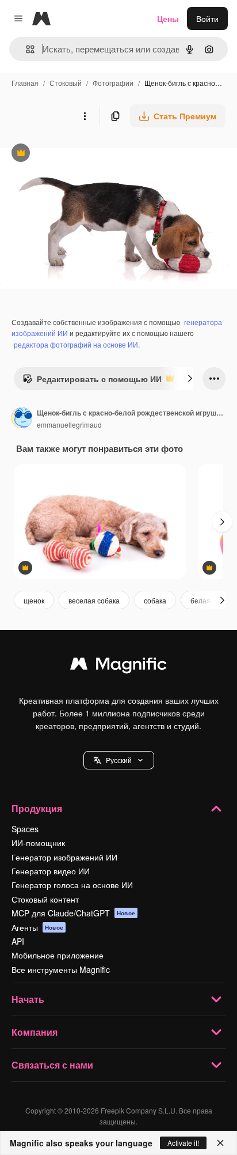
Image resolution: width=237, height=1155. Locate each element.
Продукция (37, 808)
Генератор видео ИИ (51, 871)
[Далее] (189, 378)
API (18, 941)
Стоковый (65, 83)
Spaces (25, 829)
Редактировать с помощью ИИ (92, 381)
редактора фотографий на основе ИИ (76, 344)
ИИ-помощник (38, 842)
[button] (118, 760)
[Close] (220, 1143)
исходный (77, 154)
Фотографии (113, 83)
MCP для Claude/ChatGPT (73, 913)
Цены (168, 18)
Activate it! (183, 1143)
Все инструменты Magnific (61, 969)
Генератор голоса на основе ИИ (72, 884)
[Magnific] (118, 666)
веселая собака (94, 600)
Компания (35, 1032)
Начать (28, 999)
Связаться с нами (52, 1064)
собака (155, 600)
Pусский (119, 760)
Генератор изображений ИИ (64, 857)
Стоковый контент (45, 899)
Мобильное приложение (58, 955)
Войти (207, 18)
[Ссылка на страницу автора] (22, 419)
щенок (34, 600)
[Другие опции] (84, 115)
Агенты (37, 927)
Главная (25, 83)
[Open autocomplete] (25, 49)
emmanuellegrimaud (69, 424)
